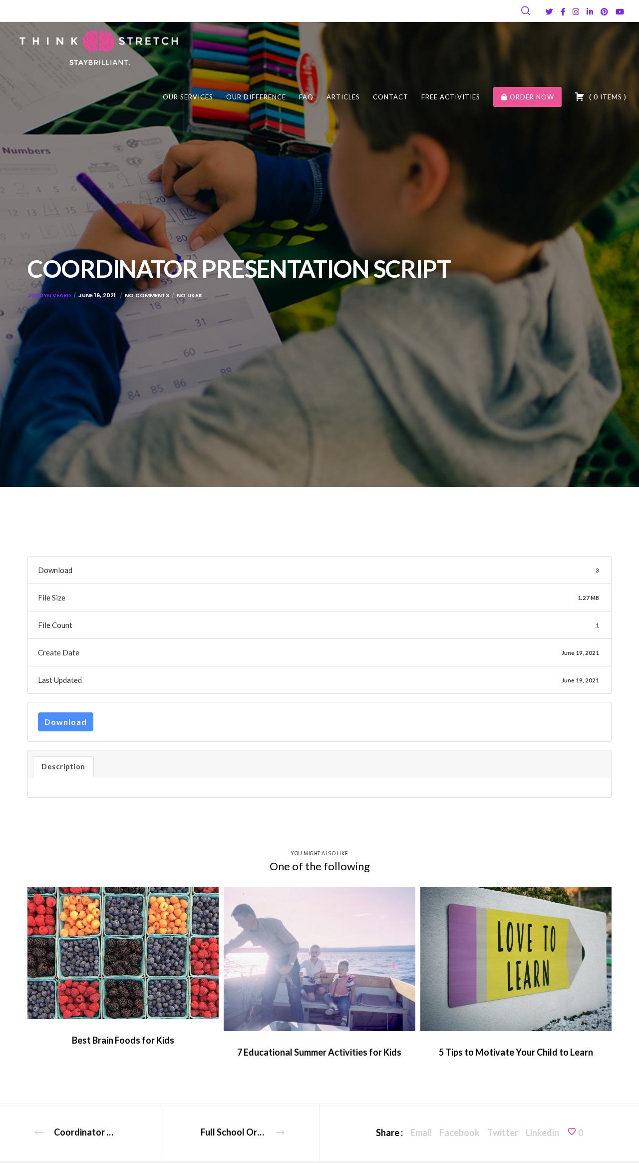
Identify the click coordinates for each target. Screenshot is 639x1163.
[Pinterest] (604, 11)
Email (421, 1132)
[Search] (526, 11)
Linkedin (542, 1132)
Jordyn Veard (49, 295)
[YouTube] (620, 11)
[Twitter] (549, 11)
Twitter (502, 1132)
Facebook (459, 1132)
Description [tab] (63, 766)
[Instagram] (576, 11)
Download (65, 721)
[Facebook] (563, 11)
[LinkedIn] (590, 11)
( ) (607, 97)
